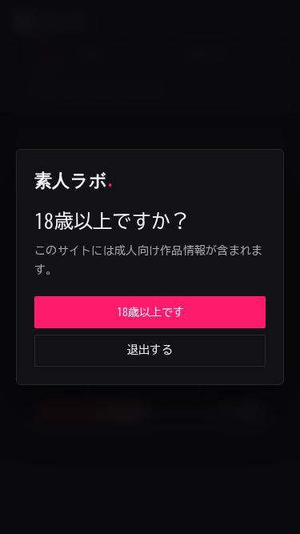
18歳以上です (150, 312)
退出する (150, 349)
